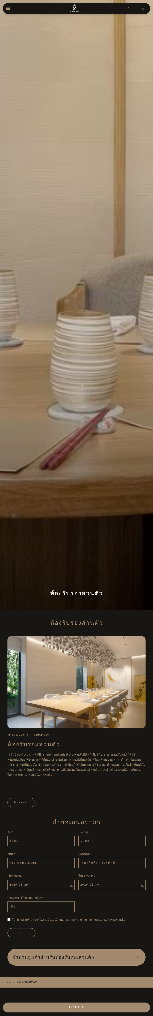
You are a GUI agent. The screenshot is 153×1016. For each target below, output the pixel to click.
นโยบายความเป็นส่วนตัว (95, 920)
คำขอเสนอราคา (76, 822)
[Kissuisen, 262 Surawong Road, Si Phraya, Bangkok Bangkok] (74, 8)
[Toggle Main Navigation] (8, 8)
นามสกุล (83, 832)
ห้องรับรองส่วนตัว (76, 593)
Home (7, 982)
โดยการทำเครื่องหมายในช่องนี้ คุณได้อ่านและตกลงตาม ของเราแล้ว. (68, 920)
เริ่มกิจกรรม (14, 876)
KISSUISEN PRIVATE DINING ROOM (28, 735)
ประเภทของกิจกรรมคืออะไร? (25, 898)
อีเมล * (11, 854)
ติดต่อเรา (21, 802)
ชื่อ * (10, 832)
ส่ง (21, 933)
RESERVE (76, 1007)
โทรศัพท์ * (84, 854)
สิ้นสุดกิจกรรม (86, 876)
